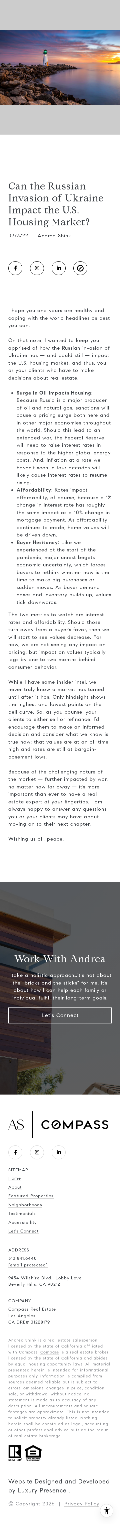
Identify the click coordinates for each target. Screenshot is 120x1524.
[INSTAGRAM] (37, 268)
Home (14, 1178)
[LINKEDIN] (59, 268)
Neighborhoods (25, 1205)
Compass (49, 1351)
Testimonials (22, 1213)
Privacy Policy (81, 1504)
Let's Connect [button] (60, 1015)
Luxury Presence (42, 1490)
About (15, 1187)
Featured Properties (31, 1196)
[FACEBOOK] (15, 268)
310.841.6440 (22, 1258)
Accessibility (22, 1222)
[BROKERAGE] (80, 268)
